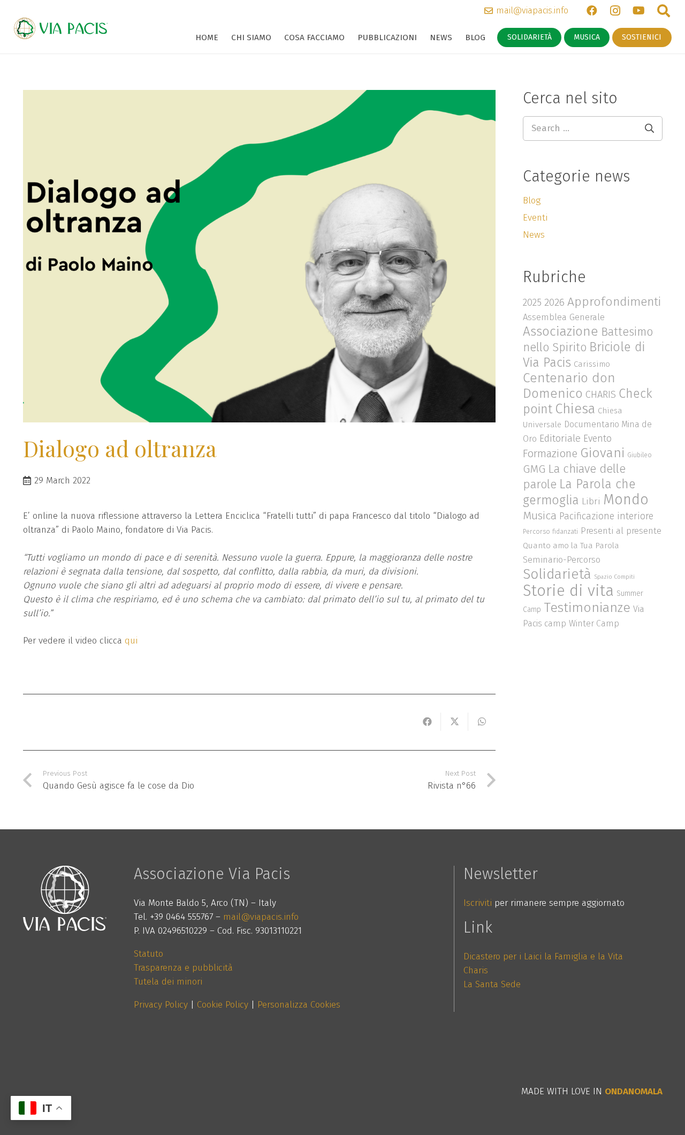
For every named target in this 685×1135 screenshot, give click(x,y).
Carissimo (592, 364)
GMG (534, 469)
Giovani (602, 453)
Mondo (626, 499)
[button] (276, 37)
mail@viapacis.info (261, 916)
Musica (540, 515)
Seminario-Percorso (561, 559)
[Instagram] (615, 10)
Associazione (560, 331)
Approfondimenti (614, 301)
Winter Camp (594, 623)
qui (131, 640)
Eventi (535, 217)
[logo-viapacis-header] (61, 28)
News (534, 234)
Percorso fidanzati (550, 531)
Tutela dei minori (168, 981)
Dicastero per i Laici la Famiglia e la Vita (543, 956)
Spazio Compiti (614, 576)
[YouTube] (639, 10)
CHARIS (600, 394)
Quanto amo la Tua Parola (571, 545)
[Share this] (427, 722)
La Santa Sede (492, 984)
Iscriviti (477, 903)
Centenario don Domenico (569, 385)
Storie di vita (568, 590)
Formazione (550, 453)
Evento (597, 438)
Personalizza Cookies (298, 1004)
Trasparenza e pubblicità (183, 967)
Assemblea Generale (564, 317)
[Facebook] (592, 10)
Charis (475, 970)
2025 (532, 302)
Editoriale (560, 438)
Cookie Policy (222, 1004)
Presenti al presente (621, 530)
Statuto (148, 953)
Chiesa (575, 408)
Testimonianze (587, 608)
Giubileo (639, 455)
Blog (532, 200)
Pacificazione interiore (606, 516)
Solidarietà (557, 573)
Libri (591, 501)
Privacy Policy (161, 1004)
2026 (554, 302)
